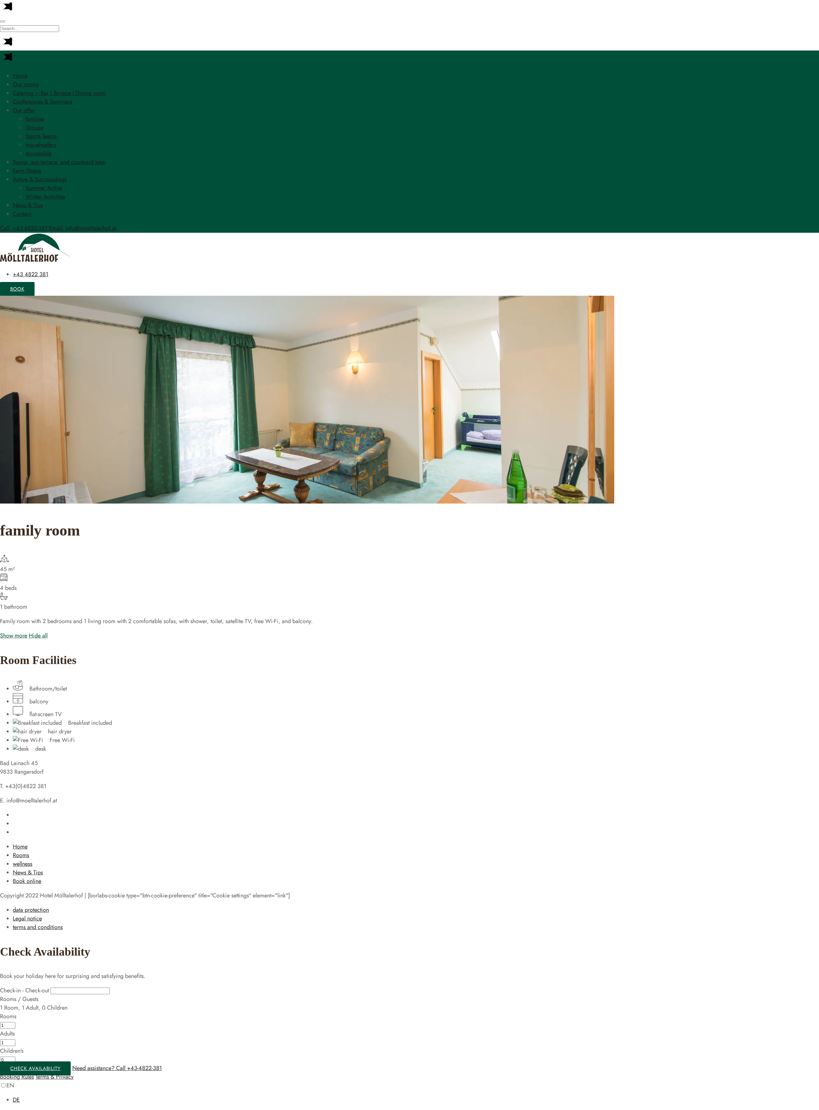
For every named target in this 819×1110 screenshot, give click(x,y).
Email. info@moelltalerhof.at (82, 228)
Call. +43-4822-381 (23, 228)
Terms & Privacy (55, 1077)
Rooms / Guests (19, 999)
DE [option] (16, 1100)
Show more (13, 635)
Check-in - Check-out (24, 990)
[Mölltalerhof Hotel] (35, 260)
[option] (416, 1100)
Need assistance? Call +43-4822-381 (117, 1068)
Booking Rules (17, 1077)
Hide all (38, 635)
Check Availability (35, 1068)
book (17, 289)
